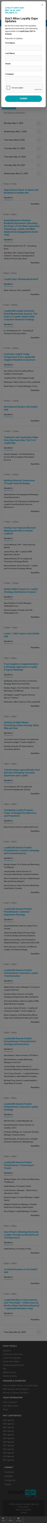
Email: (8, 64)
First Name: (10, 43)
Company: (9, 74)
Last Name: (10, 53)
